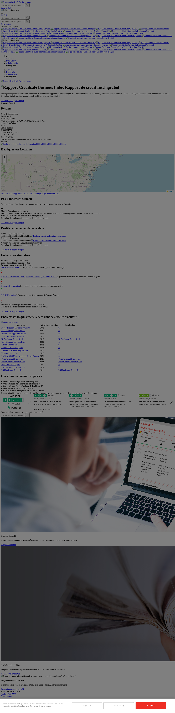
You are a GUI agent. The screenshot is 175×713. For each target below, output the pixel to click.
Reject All (87, 705)
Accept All (151, 705)
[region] (87, 705)
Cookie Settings (118, 705)
